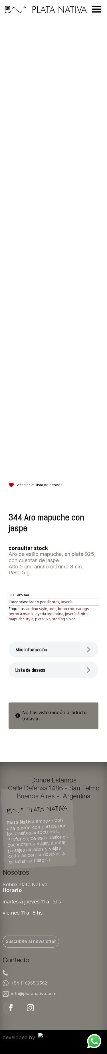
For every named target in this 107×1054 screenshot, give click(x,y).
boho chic (66, 608)
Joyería (66, 601)
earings (82, 608)
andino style (36, 608)
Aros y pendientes (44, 601)
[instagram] (30, 1008)
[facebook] (11, 1008)
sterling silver (63, 618)
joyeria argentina (49, 613)
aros (52, 608)
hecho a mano (21, 613)
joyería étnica (76, 613)
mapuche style (21, 618)
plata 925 (43, 618)
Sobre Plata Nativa (25, 884)
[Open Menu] (96, 9)
